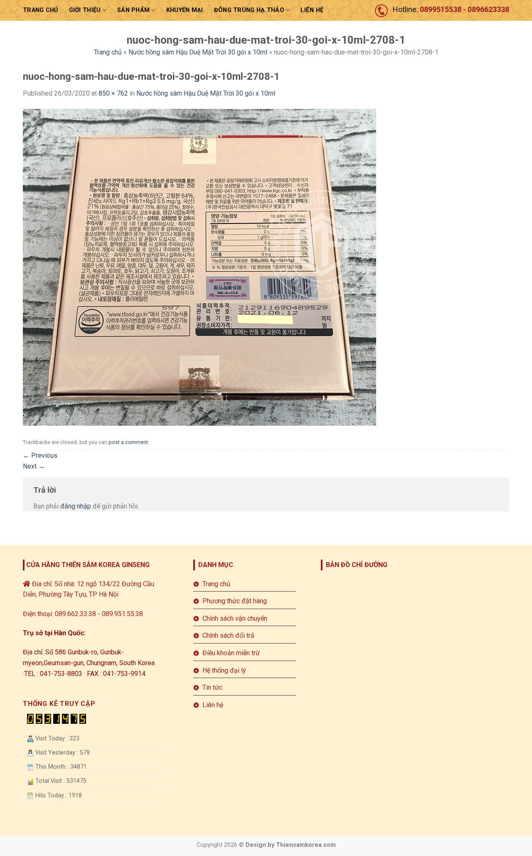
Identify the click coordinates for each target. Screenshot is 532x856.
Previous (40, 455)
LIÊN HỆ (311, 10)
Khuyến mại (184, 10)
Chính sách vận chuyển (234, 618)
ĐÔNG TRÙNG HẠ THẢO (249, 10)
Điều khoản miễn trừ (231, 653)
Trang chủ (40, 10)
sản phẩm (133, 10)
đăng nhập (75, 506)
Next (34, 466)
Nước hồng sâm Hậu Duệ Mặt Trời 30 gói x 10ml (197, 52)
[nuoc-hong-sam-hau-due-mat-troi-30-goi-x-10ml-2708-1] (199, 267)
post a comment (128, 442)
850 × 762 (113, 93)
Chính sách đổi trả (228, 635)
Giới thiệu (85, 10)
